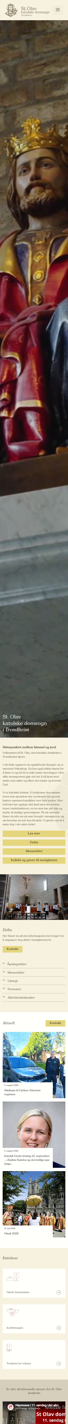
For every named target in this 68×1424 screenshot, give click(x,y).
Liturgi (13, 981)
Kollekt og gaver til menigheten (34, 860)
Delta (34, 842)
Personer (14, 989)
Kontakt (12, 949)
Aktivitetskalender (21, 997)
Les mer (34, 833)
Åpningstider (17, 964)
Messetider (34, 851)
